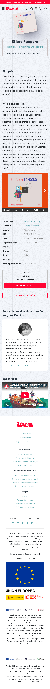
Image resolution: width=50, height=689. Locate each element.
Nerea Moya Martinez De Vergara (25, 47)
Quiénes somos (25, 455)
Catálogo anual (25, 465)
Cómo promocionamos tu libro (25, 483)
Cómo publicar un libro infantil (25, 479)
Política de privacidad (25, 507)
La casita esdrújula (33, 221)
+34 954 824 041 (25, 434)
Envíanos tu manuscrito (25, 475)
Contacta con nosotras (25, 486)
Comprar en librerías (24, 295)
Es (44, 8)
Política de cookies (25, 500)
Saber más (41, 2)
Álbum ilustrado (32, 226)
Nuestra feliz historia (25, 458)
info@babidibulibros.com (25, 442)
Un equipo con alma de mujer (25, 462)
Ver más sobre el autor (17, 366)
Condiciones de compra (25, 504)
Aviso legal (25, 496)
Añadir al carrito (25, 285)
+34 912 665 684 (25, 438)
